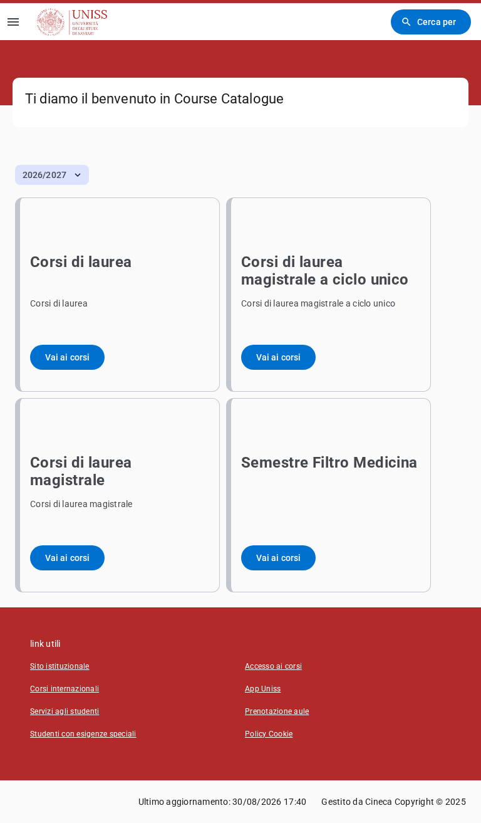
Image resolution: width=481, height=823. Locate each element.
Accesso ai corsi (273, 666)
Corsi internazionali (64, 688)
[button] (52, 175)
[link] (72, 21)
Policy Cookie (268, 734)
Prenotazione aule (277, 711)
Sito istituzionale (60, 666)
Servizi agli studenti (64, 711)
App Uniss (263, 688)
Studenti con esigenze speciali (83, 734)
